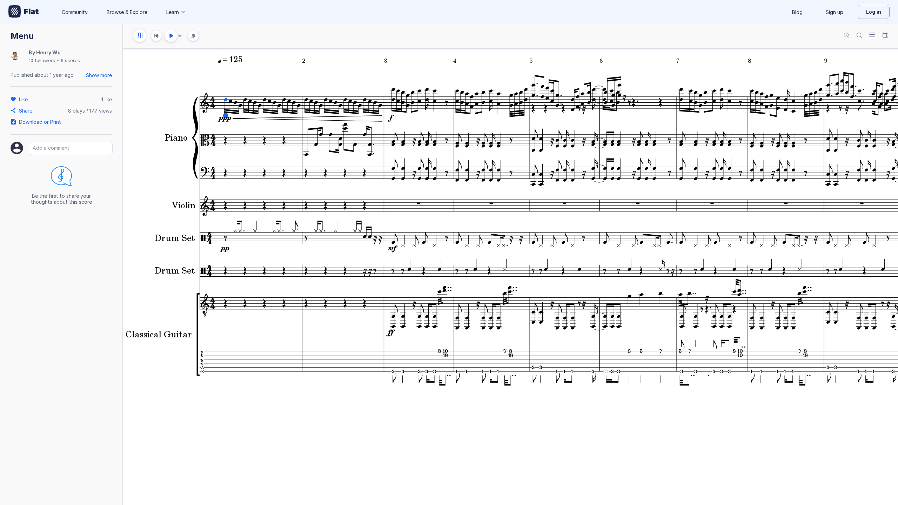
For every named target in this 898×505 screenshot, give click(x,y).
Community (75, 12)
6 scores (70, 60)
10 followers (42, 60)
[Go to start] (156, 36)
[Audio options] (180, 35)
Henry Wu (48, 52)
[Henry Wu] (15, 56)
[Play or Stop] (171, 35)
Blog (797, 12)
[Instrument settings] (139, 35)
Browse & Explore (127, 12)
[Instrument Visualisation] (193, 36)
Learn (172, 12)
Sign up (834, 12)
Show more (99, 75)
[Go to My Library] (23, 12)
